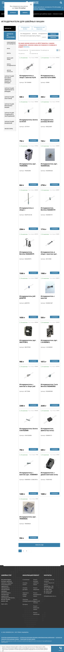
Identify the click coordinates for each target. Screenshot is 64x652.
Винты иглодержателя (11, 65)
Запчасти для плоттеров (9, 97)
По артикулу (44, 50)
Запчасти (8, 28)
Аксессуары (9, 128)
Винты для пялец (10, 58)
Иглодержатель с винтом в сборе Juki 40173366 (27, 386)
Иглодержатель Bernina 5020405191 (48, 209)
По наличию (33, 53)
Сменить (25, 12)
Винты (9, 53)
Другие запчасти (10, 71)
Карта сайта (4, 604)
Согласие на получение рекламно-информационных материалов (37, 637)
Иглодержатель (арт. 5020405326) (49, 165)
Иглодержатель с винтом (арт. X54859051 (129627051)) (28, 474)
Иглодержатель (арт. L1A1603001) (49, 341)
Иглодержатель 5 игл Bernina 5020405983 (49, 385)
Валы (8, 48)
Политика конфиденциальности (10, 637)
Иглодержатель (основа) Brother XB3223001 (47, 121)
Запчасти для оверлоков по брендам (9, 90)
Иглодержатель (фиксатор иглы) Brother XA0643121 (48, 430)
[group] (25, 28)
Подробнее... (42, 9)
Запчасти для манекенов (9, 122)
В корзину (33, 96)
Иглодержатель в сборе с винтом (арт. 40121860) (49, 254)
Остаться (13, 12)
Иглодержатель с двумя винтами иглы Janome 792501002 (49, 474)
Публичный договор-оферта (27, 639)
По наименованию (35, 50)
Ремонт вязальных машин (36, 607)
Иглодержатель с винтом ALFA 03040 (48, 76)
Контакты (26, 47)
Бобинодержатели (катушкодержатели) (11, 43)
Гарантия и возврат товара (26, 594)
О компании (26, 579)
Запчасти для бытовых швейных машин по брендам (9, 79)
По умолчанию (22, 50)
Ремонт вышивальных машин (37, 594)
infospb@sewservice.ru (50, 596)
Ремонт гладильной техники (36, 601)
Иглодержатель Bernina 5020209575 (26, 253)
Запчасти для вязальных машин (9, 105)
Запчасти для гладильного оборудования (9, 114)
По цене (20, 53)
